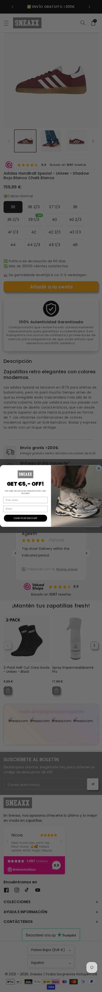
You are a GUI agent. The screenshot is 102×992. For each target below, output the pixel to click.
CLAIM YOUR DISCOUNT (25, 518)
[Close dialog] (99, 468)
